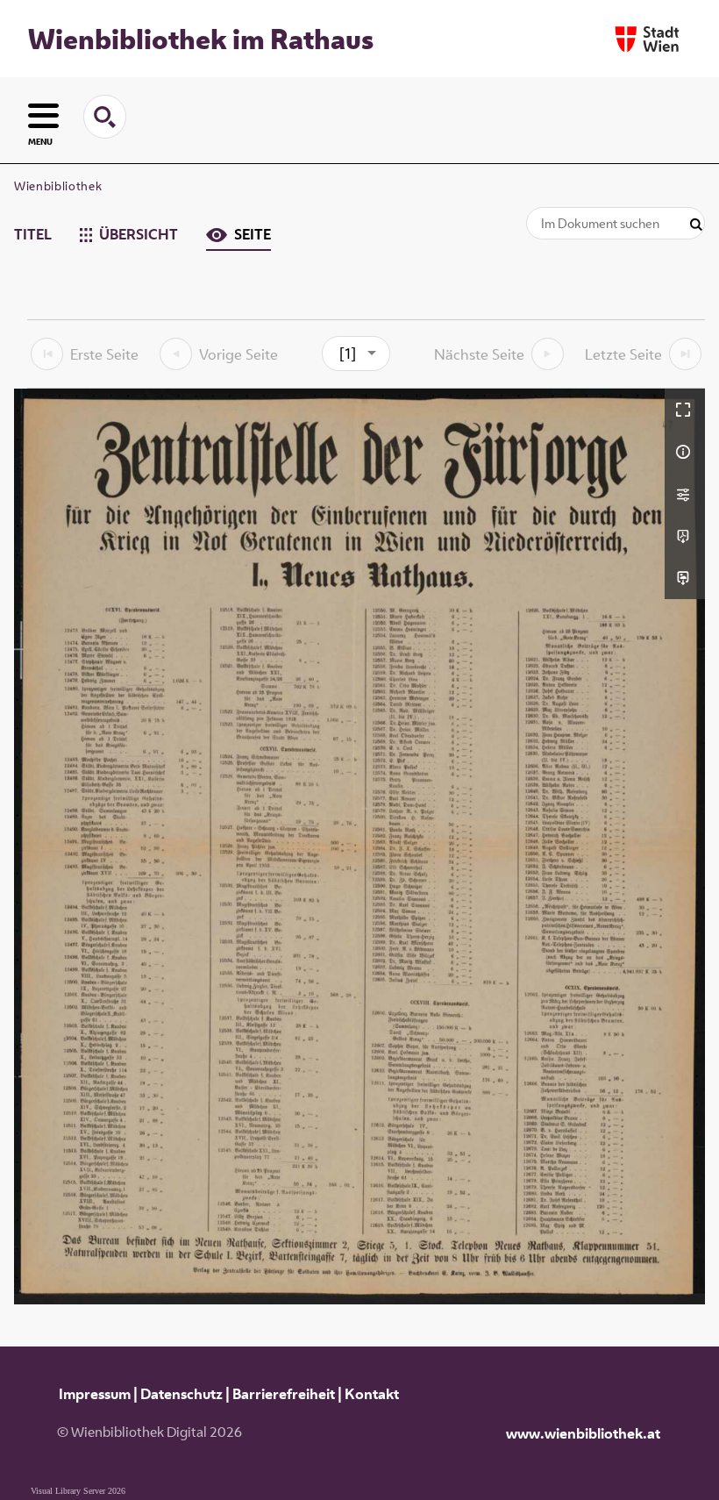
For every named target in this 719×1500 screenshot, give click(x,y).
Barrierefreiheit (283, 1394)
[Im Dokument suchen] (696, 225)
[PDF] (685, 536)
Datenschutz (181, 1394)
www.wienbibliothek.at (583, 1433)
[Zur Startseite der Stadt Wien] (647, 39)
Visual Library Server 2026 (78, 1491)
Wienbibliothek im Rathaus (201, 38)
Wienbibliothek (58, 186)
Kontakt (372, 1394)
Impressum (95, 1394)
